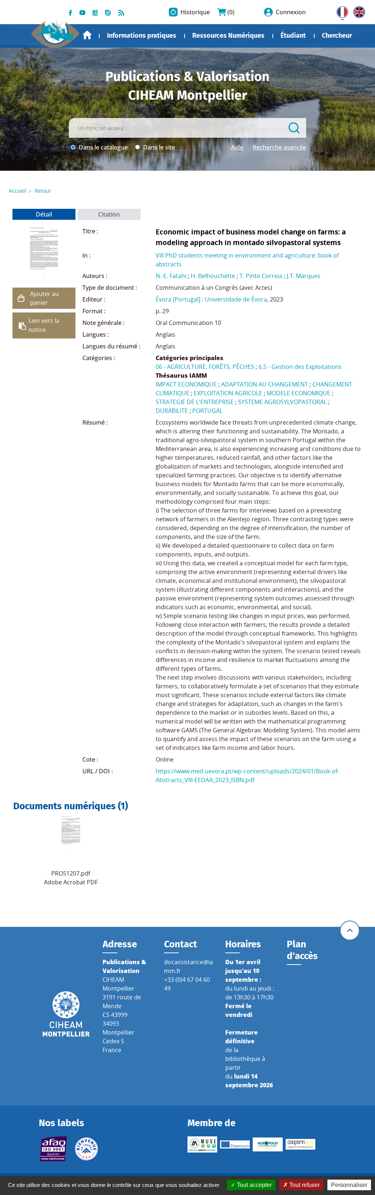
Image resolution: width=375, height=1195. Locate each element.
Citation (109, 214)
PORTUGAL (207, 411)
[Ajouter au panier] (21, 298)
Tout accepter (253, 1185)
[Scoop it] (95, 12)
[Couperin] (300, 1144)
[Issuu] (108, 12)
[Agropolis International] (267, 1144)
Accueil (87, 35)
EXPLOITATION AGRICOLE (228, 393)
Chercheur (337, 36)
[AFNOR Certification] (53, 1148)
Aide (237, 147)
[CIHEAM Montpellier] (66, 1014)
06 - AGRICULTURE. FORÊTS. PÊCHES (205, 367)
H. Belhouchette (213, 276)
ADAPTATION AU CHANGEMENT (264, 384)
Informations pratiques (141, 36)
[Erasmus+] (235, 1144)
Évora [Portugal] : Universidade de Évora (211, 299)
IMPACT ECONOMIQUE (186, 384)
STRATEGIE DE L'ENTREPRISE (195, 402)
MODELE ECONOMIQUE (298, 393)
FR (340, 11)
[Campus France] (86, 1148)
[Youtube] (82, 12)
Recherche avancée (279, 147)
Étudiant (293, 36)
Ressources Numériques (228, 36)
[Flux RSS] (121, 12)
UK (357, 11)
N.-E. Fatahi (171, 276)
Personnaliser (349, 1185)
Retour (43, 190)
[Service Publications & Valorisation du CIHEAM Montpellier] (55, 31)
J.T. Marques (303, 276)
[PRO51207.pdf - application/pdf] (71, 833)
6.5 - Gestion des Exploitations (300, 367)
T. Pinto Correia (261, 276)
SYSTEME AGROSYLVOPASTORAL (282, 402)
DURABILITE (172, 411)
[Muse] (202, 1144)
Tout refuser (304, 1185)
